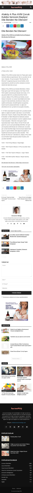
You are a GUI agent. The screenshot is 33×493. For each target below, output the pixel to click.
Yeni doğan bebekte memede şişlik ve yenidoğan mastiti (24, 379)
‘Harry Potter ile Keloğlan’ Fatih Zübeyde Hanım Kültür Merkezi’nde (24, 199)
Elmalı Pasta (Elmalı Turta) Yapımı (19, 351)
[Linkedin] (22, 25)
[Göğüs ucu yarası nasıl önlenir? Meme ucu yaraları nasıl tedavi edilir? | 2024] (5, 446)
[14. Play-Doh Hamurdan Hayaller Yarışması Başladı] (9, 387)
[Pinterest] (14, 25)
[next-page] (5, 257)
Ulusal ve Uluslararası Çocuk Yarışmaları (7, 391)
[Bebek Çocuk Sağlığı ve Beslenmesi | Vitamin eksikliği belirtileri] (5, 331)
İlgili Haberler (5, 230)
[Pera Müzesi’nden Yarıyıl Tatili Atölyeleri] (5, 244)
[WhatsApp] (18, 25)
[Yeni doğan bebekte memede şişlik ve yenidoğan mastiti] (24, 371)
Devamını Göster (16, 358)
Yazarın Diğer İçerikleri (15, 230)
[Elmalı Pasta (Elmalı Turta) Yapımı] (5, 352)
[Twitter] (11, 25)
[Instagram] (11, 224)
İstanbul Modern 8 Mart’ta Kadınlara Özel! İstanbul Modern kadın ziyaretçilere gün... (20, 345)
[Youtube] (24, 224)
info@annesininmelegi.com (19, 422)
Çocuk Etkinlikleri (11, 11)
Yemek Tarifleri (5, 374)
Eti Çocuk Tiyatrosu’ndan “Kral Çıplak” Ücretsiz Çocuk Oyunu (8, 199)
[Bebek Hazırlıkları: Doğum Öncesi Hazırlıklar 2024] (5, 453)
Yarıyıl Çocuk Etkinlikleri (4, 238)
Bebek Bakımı (20, 375)
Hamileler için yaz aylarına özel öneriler (20, 336)
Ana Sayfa (4, 11)
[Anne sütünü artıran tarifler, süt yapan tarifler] (9, 371)
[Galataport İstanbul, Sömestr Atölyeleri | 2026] (5, 251)
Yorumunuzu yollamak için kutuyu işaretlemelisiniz (15, 297)
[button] (2, 7)
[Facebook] (7, 25)
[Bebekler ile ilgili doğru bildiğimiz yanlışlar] (24, 387)
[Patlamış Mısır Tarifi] (5, 438)
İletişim (13, 488)
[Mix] (18, 427)
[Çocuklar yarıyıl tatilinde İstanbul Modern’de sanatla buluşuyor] (5, 236)
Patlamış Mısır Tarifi (15, 436)
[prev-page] (2, 257)
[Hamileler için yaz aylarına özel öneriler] (5, 338)
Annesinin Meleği (7, 22)
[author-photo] (16, 213)
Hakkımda (18, 488)
